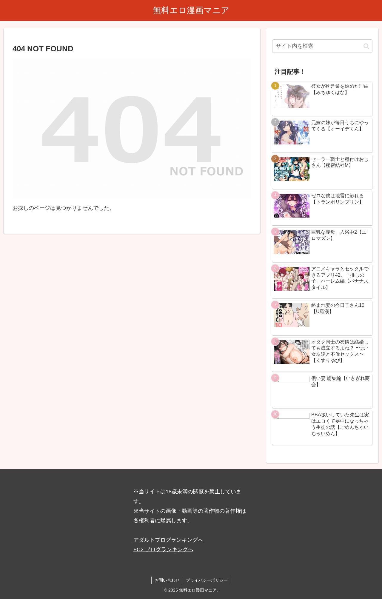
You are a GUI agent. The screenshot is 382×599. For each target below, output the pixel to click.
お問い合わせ (167, 580)
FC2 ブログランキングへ (163, 549)
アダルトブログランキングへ (168, 540)
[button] (366, 46)
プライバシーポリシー (207, 580)
